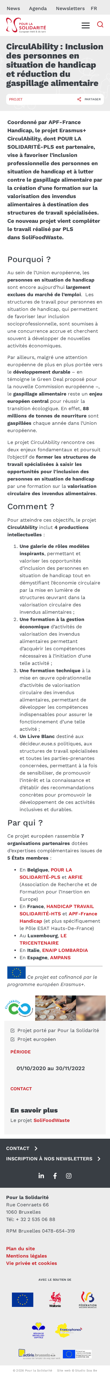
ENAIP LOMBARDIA (65, 950)
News (13, 8)
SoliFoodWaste (52, 1120)
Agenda (38, 8)
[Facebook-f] (55, 1176)
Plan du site (20, 1248)
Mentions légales (26, 1256)
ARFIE (75, 877)
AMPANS (60, 957)
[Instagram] (69, 1176)
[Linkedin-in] (41, 1176)
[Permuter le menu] (85, 25)
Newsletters (70, 8)
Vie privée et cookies (31, 1263)
